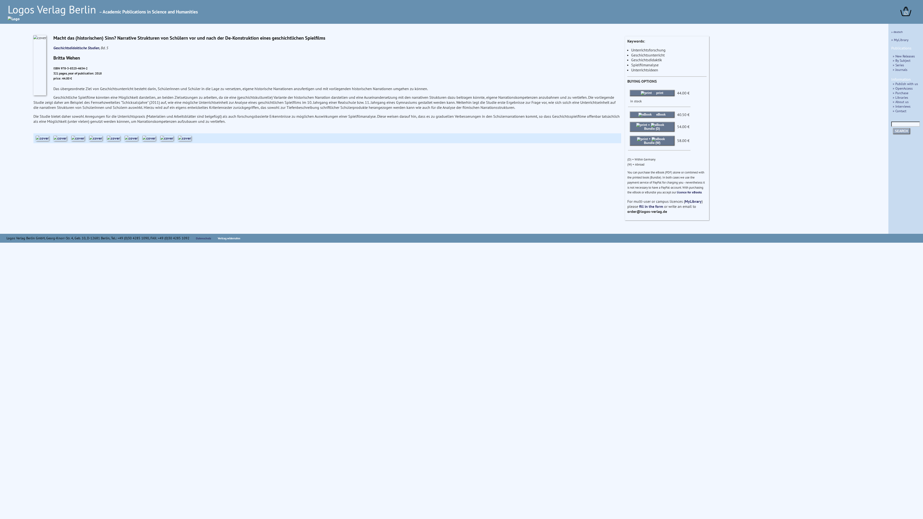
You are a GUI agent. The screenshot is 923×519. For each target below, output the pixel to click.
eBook (660, 114)
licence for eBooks (689, 192)
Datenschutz (203, 238)
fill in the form (651, 206)
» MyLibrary (900, 39)
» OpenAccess (903, 88)
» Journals (900, 69)
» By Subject (902, 60)
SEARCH (901, 131)
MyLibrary (693, 201)
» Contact (899, 111)
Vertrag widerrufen (229, 238)
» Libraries (900, 97)
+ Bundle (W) (652, 140)
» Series (898, 65)
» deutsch (897, 32)
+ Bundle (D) (652, 126)
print (659, 93)
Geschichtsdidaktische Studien (76, 47)
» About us (901, 101)
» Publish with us (905, 83)
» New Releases (904, 56)
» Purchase (900, 93)
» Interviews (902, 106)
